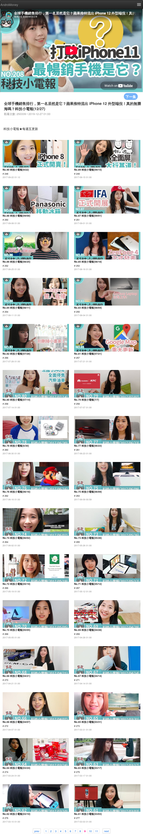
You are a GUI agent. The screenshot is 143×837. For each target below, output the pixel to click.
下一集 (131, 96)
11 (96, 831)
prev (36, 831)
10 (90, 831)
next (106, 831)
